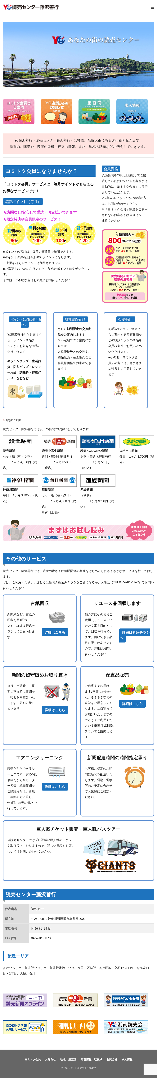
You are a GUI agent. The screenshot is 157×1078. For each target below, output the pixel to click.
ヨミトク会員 (33, 1059)
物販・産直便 (68, 1059)
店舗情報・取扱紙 (91, 1059)
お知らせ (50, 1059)
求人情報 (127, 1059)
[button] (7, 54)
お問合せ (112, 1059)
